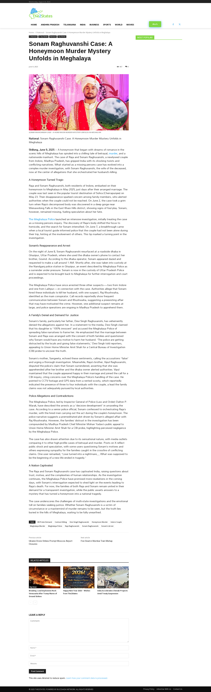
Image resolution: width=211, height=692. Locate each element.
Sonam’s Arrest (107, 526)
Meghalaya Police (55, 526)
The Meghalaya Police (42, 219)
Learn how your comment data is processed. (87, 678)
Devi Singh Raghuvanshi (79, 522)
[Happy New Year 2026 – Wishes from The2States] (79, 577)
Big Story (33, 587)
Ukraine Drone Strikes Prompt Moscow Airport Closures (50, 542)
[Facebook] (173, 24)
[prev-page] (30, 603)
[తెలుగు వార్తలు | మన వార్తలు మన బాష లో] (52, 13)
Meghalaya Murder (37, 526)
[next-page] (35, 603)
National (53, 37)
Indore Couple (116, 522)
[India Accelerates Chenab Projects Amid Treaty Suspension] (113, 577)
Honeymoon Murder (100, 522)
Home (31, 32)
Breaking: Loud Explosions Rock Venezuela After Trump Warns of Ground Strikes (43, 593)
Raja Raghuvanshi (72, 526)
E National (40, 32)
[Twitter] (179, 24)
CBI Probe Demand (44, 522)
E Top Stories (43, 37)
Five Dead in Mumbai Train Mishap (97, 541)
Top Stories (61, 37)
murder (113, 153)
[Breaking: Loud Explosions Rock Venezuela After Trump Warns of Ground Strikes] (44, 577)
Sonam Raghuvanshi (90, 526)
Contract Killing (61, 522)
